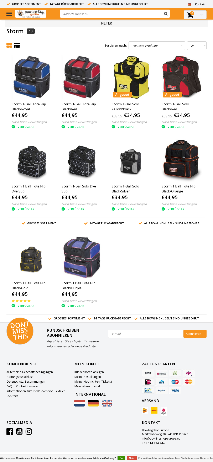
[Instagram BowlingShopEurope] (29, 433)
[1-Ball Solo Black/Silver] (132, 160)
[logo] (36, 14)
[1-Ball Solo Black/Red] (182, 77)
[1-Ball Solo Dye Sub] (81, 160)
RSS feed (12, 396)
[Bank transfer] (148, 373)
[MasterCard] (188, 382)
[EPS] (188, 373)
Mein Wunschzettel (87, 386)
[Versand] (145, 410)
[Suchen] (166, 14)
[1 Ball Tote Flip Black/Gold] (32, 257)
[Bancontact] (148, 390)
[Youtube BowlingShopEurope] (19, 433)
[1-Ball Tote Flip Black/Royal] (32, 77)
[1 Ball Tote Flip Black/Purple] (81, 257)
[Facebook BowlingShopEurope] (9, 433)
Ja (121, 458)
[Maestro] (175, 382)
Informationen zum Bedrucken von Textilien (36, 391)
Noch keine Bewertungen (29, 122)
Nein (131, 458)
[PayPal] (161, 390)
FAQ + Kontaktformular (22, 386)
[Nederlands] (79, 405)
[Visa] (175, 390)
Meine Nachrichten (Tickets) (93, 381)
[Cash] (175, 373)
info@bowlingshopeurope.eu (161, 438)
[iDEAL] (148, 382)
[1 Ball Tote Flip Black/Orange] (182, 160)
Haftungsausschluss (19, 377)
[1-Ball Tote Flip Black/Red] (81, 77)
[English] (107, 405)
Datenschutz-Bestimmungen (25, 381)
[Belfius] (161, 373)
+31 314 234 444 (153, 443)
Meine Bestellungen (87, 377)
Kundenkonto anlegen (89, 372)
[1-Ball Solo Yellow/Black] (132, 77)
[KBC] (161, 382)
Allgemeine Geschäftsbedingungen (29, 372)
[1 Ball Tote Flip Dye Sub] (32, 160)
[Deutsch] (189, 4)
